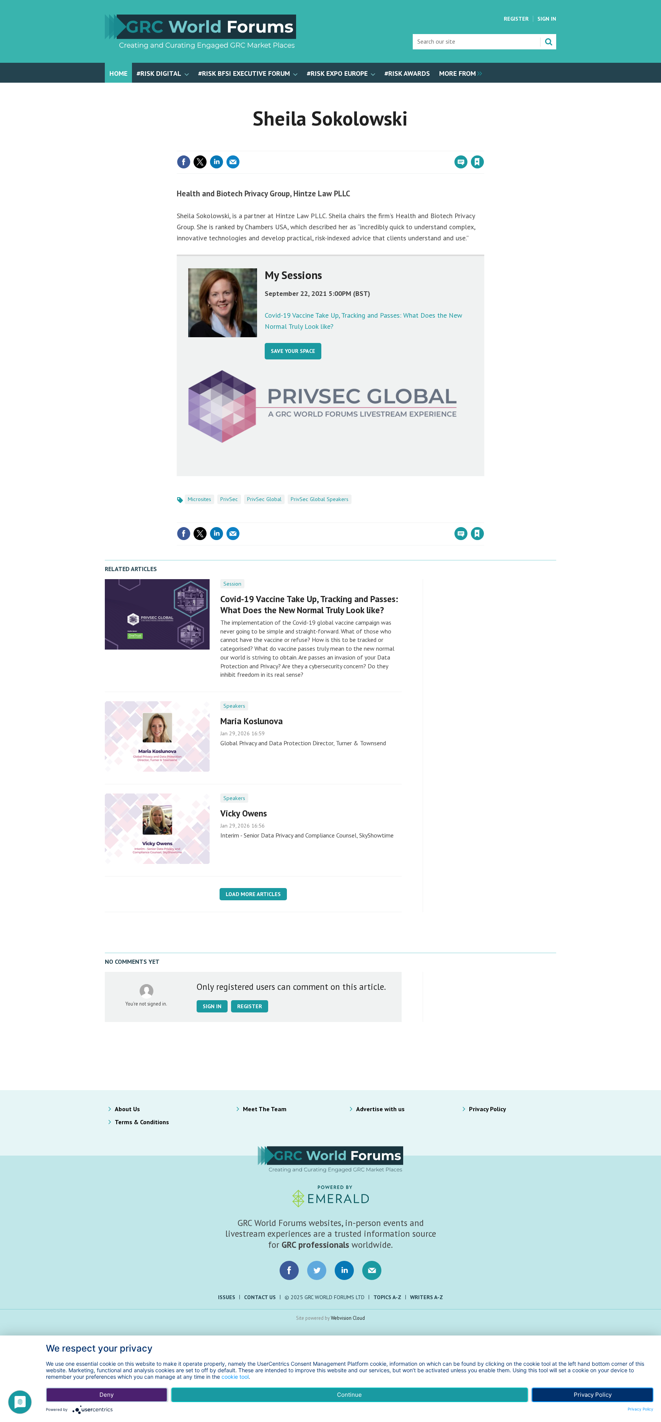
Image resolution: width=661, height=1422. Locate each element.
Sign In (546, 19)
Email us (372, 1270)
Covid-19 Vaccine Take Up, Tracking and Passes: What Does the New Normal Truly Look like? (309, 604)
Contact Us (260, 1297)
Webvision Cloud (348, 1318)
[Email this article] (233, 162)
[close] (483, 146)
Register (516, 19)
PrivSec (229, 499)
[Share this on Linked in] (216, 162)
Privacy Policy (487, 1109)
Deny (106, 1394)
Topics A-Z (387, 1297)
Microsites (199, 499)
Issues (226, 1297)
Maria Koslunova (251, 721)
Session (232, 583)
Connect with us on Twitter (317, 1270)
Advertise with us (380, 1109)
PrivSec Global (264, 499)
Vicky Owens (243, 813)
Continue (349, 1394)
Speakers (234, 705)
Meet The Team (265, 1109)
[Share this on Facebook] (183, 162)
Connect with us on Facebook (289, 1270)
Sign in (387, 146)
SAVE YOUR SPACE (293, 351)
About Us (127, 1109)
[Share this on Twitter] (200, 162)
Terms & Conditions (142, 1122)
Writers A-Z (426, 1297)
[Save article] (477, 162)
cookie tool (235, 1376)
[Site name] (200, 47)
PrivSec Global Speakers (319, 499)
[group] (459, 73)
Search (548, 42)
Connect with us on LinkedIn (344, 1270)
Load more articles (253, 894)
